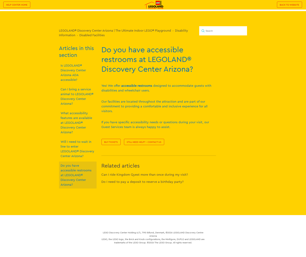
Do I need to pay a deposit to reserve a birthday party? (142, 182)
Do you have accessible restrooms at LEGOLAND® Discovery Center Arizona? (76, 174)
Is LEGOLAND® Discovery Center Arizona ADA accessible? (73, 72)
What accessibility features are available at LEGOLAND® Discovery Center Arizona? (76, 122)
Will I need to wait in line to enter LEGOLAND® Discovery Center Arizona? (77, 149)
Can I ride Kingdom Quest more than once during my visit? (144, 174)
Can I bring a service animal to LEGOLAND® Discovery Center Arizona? (77, 96)
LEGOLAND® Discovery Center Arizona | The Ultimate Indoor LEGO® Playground (115, 30)
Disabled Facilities (92, 35)
